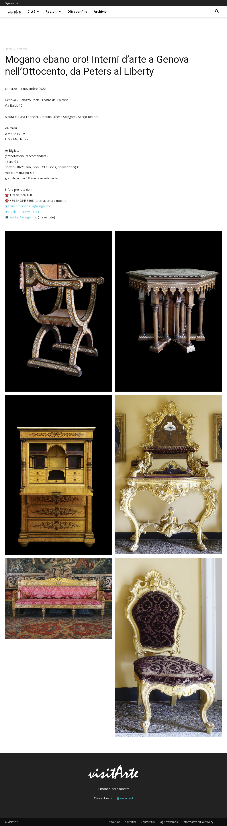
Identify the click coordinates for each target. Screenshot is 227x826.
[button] (216, 12)
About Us (114, 822)
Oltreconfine (77, 11)
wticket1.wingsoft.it (23, 217)
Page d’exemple (169, 822)
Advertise (131, 822)
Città (31, 11)
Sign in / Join (12, 3)
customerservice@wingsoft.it (30, 206)
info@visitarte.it (122, 798)
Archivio (100, 11)
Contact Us (148, 822)
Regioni (51, 11)
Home (9, 49)
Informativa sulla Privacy (198, 822)
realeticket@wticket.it (25, 212)
